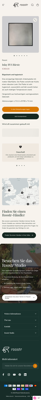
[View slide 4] (24, 165)
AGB (28, 396)
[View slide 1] (16, 165)
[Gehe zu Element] (14, 55)
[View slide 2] (19, 165)
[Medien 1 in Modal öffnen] (35, 20)
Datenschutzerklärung (20, 396)
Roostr (4, 60)
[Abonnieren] (35, 366)
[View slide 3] (21, 165)
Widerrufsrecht (10, 396)
